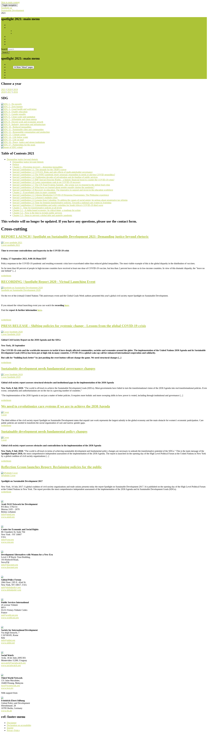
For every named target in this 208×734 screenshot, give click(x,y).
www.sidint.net (8, 643)
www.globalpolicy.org (11, 590)
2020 (9, 89)
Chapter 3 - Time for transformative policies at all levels (37, 208)
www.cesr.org (7, 542)
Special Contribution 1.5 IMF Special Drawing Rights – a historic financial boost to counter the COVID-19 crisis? (63, 180)
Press (9, 41)
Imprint (10, 728)
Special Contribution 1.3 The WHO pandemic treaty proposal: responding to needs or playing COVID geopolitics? (63, 174)
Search (4, 49)
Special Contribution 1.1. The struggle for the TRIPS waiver (39, 169)
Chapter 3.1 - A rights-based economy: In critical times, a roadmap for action (46, 210)
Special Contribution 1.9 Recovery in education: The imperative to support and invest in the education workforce (62, 190)
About (9, 27)
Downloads (12, 36)
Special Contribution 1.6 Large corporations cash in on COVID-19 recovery (46, 182)
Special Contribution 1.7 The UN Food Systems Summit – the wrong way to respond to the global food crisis (61, 185)
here (67, 305)
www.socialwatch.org (11, 665)
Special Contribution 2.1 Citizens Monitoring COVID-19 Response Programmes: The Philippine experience (60, 195)
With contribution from (23, 33)
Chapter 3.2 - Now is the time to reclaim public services (37, 213)
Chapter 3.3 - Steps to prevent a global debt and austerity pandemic (42, 215)
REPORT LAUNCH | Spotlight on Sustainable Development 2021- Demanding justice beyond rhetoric (75, 236)
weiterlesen (6, 275)
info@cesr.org (7, 539)
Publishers (17, 31)
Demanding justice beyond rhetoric (22, 159)
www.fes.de (6, 711)
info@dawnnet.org (9, 565)
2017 (9, 92)
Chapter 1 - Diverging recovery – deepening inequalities (37, 167)
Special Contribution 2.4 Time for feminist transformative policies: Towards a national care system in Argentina (61, 202)
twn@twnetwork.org (10, 685)
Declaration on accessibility (19, 725)
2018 (3, 92)
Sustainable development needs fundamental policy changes (44, 431)
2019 (15, 89)
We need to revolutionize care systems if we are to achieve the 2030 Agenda (55, 406)
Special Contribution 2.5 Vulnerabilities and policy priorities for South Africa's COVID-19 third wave (57, 205)
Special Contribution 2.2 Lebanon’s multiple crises (34, 197)
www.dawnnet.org (9, 567)
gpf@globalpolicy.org (11, 587)
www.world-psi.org (10, 617)
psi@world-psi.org (9, 615)
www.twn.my (7, 688)
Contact (10, 44)
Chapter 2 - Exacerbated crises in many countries (34, 192)
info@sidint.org (8, 640)
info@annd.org (8, 514)
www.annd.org (8, 517)
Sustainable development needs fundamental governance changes (48, 368)
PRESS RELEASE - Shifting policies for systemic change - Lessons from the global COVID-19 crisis (73, 326)
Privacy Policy (13, 730)
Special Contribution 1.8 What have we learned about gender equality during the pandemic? (53, 187)
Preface (15, 164)
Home (9, 25)
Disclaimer (11, 723)
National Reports (14, 39)
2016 (15, 92)
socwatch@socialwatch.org (13, 663)
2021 (3, 89)
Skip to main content (10, 2)
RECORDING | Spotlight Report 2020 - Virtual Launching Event (48, 281)
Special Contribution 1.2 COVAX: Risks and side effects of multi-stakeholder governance (52, 172)
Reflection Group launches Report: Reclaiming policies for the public (51, 467)
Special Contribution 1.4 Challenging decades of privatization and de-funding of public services (55, 177)
